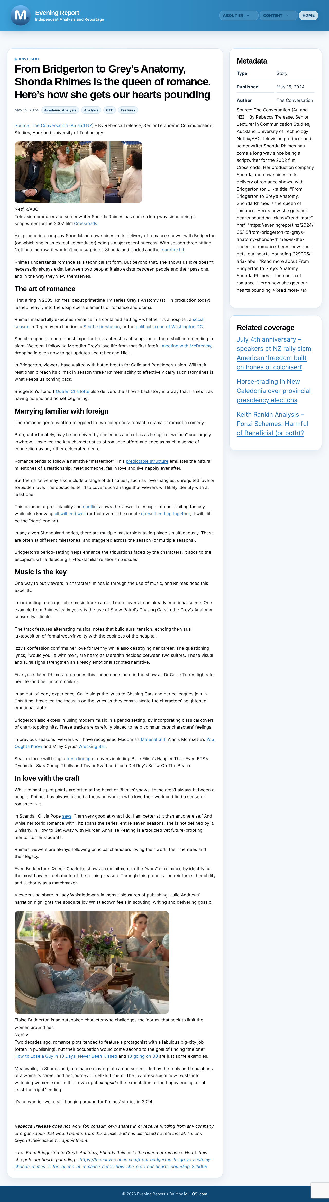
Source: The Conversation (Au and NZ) (54, 125)
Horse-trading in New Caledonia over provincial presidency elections (274, 391)
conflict (90, 506)
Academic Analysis (60, 110)
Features (128, 110)
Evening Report (57, 12)
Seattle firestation (102, 326)
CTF (109, 110)
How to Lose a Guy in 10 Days (45, 1056)
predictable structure (147, 461)
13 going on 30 (142, 1056)
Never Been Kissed (97, 1056)
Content (273, 15)
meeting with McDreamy (186, 345)
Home (309, 15)
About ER (233, 15)
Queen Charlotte (72, 391)
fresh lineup (78, 758)
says (66, 816)
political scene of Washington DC (169, 326)
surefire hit (173, 249)
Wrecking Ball (92, 746)
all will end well (70, 513)
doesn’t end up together (165, 513)
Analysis (91, 110)
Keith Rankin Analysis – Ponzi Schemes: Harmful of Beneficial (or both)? (272, 424)
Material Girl (153, 739)
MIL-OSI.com (195, 1193)
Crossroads (85, 223)
